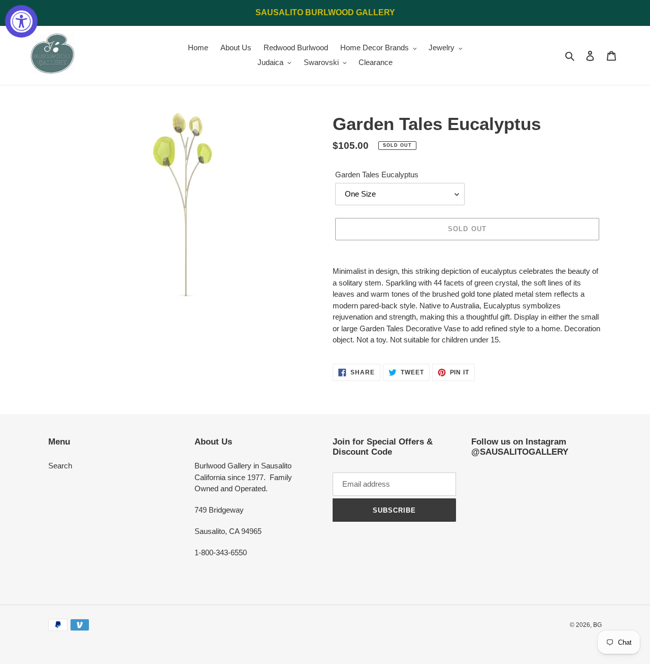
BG (597, 624)
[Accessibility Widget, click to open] (21, 21)
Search (60, 465)
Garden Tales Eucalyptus (376, 174)
